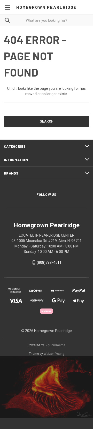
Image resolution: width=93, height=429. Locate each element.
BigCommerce (55, 345)
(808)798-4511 (49, 262)
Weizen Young (54, 354)
